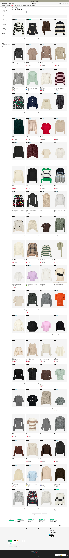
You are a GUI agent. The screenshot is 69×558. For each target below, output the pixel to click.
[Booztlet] (34, 4)
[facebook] (49, 530)
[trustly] (11, 541)
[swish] (13, 541)
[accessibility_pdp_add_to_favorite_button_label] (24, 38)
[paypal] (13, 543)
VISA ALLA (60, 525)
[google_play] (51, 534)
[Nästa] (52, 1)
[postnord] (22, 541)
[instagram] (51, 530)
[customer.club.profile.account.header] (63, 3)
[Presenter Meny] (38, 5)
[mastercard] (17, 541)
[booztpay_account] (9, 541)
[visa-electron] (11, 543)
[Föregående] (17, 1)
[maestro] (9, 543)
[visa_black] (15, 541)
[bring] (24, 541)
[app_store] (51, 536)
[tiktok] (53, 530)
